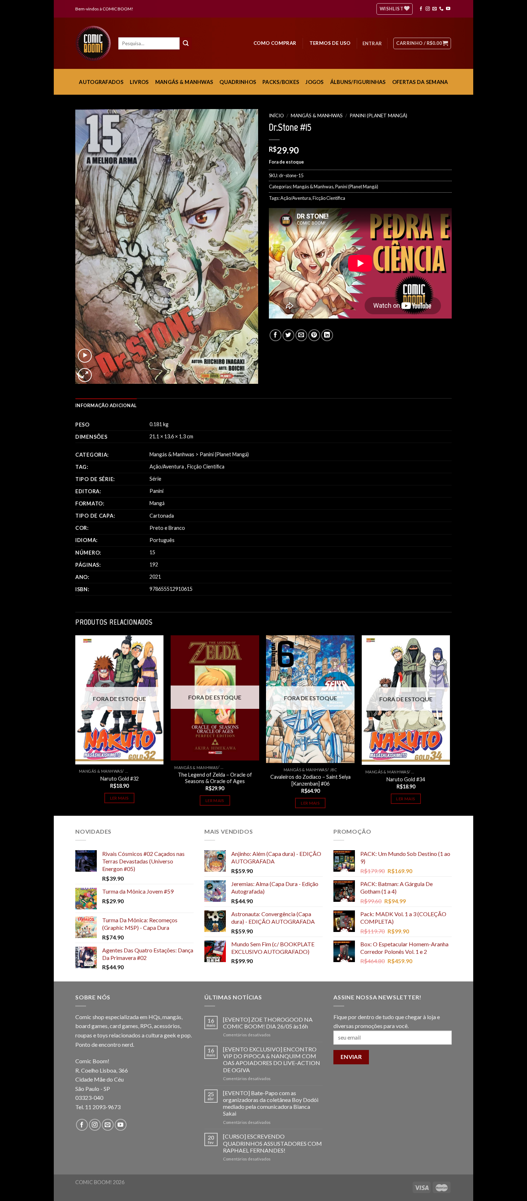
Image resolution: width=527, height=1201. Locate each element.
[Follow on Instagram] (428, 8)
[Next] (449, 725)
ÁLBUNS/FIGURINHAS (358, 82)
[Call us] (441, 8)
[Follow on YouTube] (448, 8)
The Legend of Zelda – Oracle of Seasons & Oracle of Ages (215, 778)
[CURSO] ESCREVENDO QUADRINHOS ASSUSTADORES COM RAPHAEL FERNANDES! (272, 1143)
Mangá (157, 503)
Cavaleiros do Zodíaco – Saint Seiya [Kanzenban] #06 (310, 780)
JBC (333, 769)
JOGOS (314, 82)
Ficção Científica (329, 198)
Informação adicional (106, 405)
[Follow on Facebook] (421, 8)
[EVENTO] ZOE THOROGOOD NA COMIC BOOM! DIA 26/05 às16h (268, 1023)
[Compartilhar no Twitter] (288, 335)
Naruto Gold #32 (119, 779)
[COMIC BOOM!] (95, 43)
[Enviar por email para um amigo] (301, 335)
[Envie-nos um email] (434, 8)
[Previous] (75, 725)
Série (155, 479)
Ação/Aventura (295, 198)
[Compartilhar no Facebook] (275, 335)
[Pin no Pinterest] (314, 335)
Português (162, 540)
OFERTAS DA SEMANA (420, 82)
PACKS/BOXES (280, 82)
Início (276, 115)
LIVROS (139, 82)
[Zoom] (85, 375)
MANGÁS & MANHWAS (184, 82)
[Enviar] (186, 43)
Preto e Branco (167, 528)
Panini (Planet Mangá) (378, 115)
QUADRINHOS (237, 82)
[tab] (106, 405)
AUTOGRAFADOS (101, 82)
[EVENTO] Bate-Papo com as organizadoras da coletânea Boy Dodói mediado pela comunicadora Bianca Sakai (270, 1103)
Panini (156, 491)
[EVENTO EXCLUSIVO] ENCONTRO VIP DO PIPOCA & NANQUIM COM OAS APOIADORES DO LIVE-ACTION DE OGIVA (271, 1059)
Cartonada (161, 516)
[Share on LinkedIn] (327, 335)
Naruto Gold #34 (405, 779)
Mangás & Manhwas (317, 115)
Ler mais (119, 798)
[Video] (85, 356)
